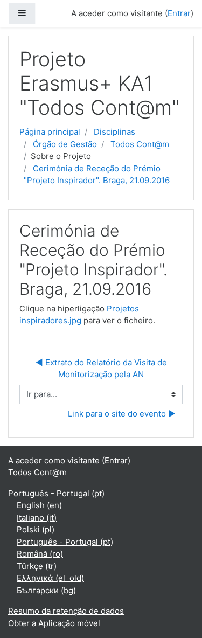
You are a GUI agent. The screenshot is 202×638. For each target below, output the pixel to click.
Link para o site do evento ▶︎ (122, 413)
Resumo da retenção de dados (66, 611)
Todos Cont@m (139, 144)
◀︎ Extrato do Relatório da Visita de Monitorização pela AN (102, 368)
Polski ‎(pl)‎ (35, 529)
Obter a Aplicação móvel (54, 623)
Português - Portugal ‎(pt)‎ (56, 493)
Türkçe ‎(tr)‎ (37, 566)
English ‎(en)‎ (39, 505)
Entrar (179, 13)
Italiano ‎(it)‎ (37, 517)
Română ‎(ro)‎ (40, 554)
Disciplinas (114, 132)
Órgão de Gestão (65, 144)
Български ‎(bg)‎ (46, 590)
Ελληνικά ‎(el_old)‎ (50, 578)
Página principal (49, 132)
